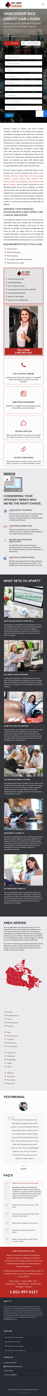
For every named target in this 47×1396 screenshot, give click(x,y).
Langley (40, 176)
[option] (23, 1129)
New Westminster (35, 181)
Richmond (7, 176)
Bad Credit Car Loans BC (13, 1328)
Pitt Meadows (11, 184)
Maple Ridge (24, 176)
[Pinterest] (28, 1379)
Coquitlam (15, 179)
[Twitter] (22, 1379)
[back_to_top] (23, 1370)
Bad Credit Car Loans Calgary (14, 1332)
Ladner (17, 181)
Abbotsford (24, 181)
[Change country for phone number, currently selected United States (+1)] (7, 101)
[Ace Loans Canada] (23, 4)
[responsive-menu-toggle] (43, 4)
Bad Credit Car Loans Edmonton (15, 1336)
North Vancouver (13, 1022)
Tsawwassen (11, 1053)
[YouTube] (25, 1379)
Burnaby (22, 179)
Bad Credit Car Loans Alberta (14, 1323)
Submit (9, 115)
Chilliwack (7, 179)
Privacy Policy (8, 1357)
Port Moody (33, 176)
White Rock (15, 176)
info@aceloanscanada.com (13, 1352)
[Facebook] (19, 1379)
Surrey (41, 173)
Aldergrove (11, 1083)
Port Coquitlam (12, 1046)
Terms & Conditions (10, 1361)
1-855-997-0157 (23, 352)
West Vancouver (32, 179)
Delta (13, 181)
